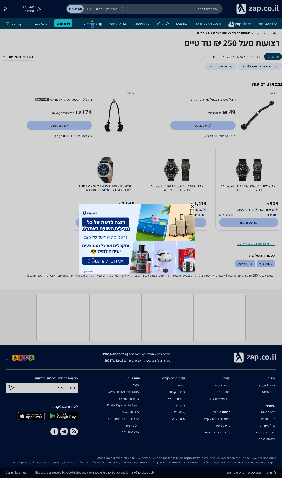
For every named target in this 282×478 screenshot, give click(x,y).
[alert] (141, 239)
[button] (192, 206)
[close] (192, 206)
